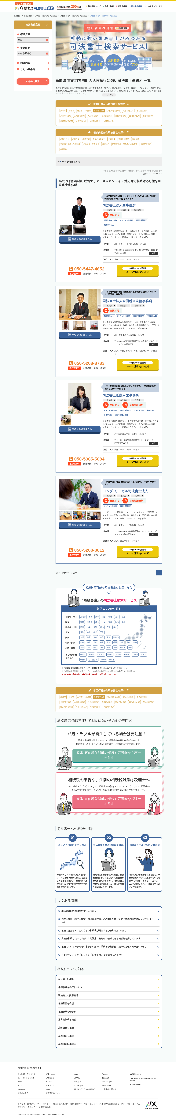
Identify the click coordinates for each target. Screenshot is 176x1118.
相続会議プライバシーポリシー (83, 1104)
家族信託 (135, 139)
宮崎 (115, 647)
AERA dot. (50, 1085)
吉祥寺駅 (138, 306)
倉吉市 (79, 111)
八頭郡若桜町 (93, 116)
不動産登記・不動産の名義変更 (124, 144)
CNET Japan (51, 1074)
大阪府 (109, 210)
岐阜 (95, 632)
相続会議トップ (94, 6)
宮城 (110, 617)
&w (24, 1078)
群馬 (123, 622)
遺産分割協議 (123, 139)
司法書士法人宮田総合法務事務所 (127, 301)
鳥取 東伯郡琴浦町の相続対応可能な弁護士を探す (109, 755)
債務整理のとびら (53, 1093)
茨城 (110, 622)
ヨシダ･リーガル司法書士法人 (125, 491)
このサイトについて (26, 1104)
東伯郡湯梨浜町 (113, 111)
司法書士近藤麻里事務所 (121, 395)
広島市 (143, 654)
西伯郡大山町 (134, 116)
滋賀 (108, 637)
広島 (82, 642)
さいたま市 (93, 660)
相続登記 (86, 139)
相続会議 (105, 1078)
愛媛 (128, 642)
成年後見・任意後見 (91, 144)
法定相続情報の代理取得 (70, 144)
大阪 (82, 637)
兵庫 (88, 637)
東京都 (109, 306)
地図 (153, 253)
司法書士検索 (136, 6)
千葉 (103, 622)
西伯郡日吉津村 (66, 121)
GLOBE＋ (78, 1078)
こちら (118, 671)
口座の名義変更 (99, 139)
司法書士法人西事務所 (119, 205)
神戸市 (126, 654)
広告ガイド (32, 1107)
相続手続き (64, 139)
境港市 (88, 111)
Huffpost (49, 1082)
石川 (108, 627)
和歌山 (116, 637)
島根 (108, 642)
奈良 (102, 637)
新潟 (82, 627)
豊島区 (123, 496)
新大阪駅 (137, 210)
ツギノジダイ (107, 1082)
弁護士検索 (109, 6)
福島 (123, 617)
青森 (90, 617)
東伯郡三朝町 (142, 111)
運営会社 (21, 1107)
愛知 (82, 632)
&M (19, 1078)
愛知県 (109, 400)
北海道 (83, 617)
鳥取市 (63, 111)
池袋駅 (137, 496)
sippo (76, 1074)
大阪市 (123, 210)
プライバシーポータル (130, 1104)
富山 (102, 627)
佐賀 (88, 647)
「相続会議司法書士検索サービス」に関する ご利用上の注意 (88, 668)
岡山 (88, 642)
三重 (102, 632)
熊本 (102, 647)
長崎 (95, 647)
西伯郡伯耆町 (120, 116)
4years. (105, 1074)
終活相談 (64, 149)
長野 (95, 627)
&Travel (31, 1078)
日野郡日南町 (81, 121)
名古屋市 (123, 400)
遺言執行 (105, 144)
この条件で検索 (31, 81)
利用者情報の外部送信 (109, 1104)
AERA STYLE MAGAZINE (84, 1089)
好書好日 (77, 1082)
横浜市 (83, 654)
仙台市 (83, 660)
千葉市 (111, 660)
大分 (108, 647)
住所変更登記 (145, 144)
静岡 (88, 632)
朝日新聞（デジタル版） (27, 1074)
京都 (95, 637)
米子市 (71, 111)
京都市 (135, 654)
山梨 (88, 627)
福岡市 (118, 654)
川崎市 (103, 660)
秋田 (103, 617)
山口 (95, 642)
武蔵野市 (123, 306)
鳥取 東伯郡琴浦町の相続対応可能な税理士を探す (109, 801)
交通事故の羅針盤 (109, 1089)
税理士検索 (122, 6)
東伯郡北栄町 (128, 111)
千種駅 (137, 400)
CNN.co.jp (50, 1078)
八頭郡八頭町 (65, 116)
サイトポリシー (44, 1104)
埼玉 (97, 622)
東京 (82, 622)
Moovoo (21, 1085)
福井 (115, 627)
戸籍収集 (111, 139)
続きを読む (144, 237)
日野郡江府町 (108, 121)
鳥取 (102, 642)
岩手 (97, 617)
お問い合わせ (45, 1107)
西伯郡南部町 (148, 116)
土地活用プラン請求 (154, 6)
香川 (115, 642)
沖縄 (130, 647)
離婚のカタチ (23, 1093)
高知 (135, 642)
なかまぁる (78, 1085)
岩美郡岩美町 (107, 116)
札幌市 (110, 654)
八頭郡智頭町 (79, 116)
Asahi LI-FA (106, 1085)
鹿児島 (122, 647)
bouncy (49, 1089)
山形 (117, 617)
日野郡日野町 (95, 121)
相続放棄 (75, 139)
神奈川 (89, 622)
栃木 (117, 622)
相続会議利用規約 (60, 1104)
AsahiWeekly (135, 1084)
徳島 (121, 642)
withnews (21, 1089)
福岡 (82, 647)
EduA (20, 1082)
